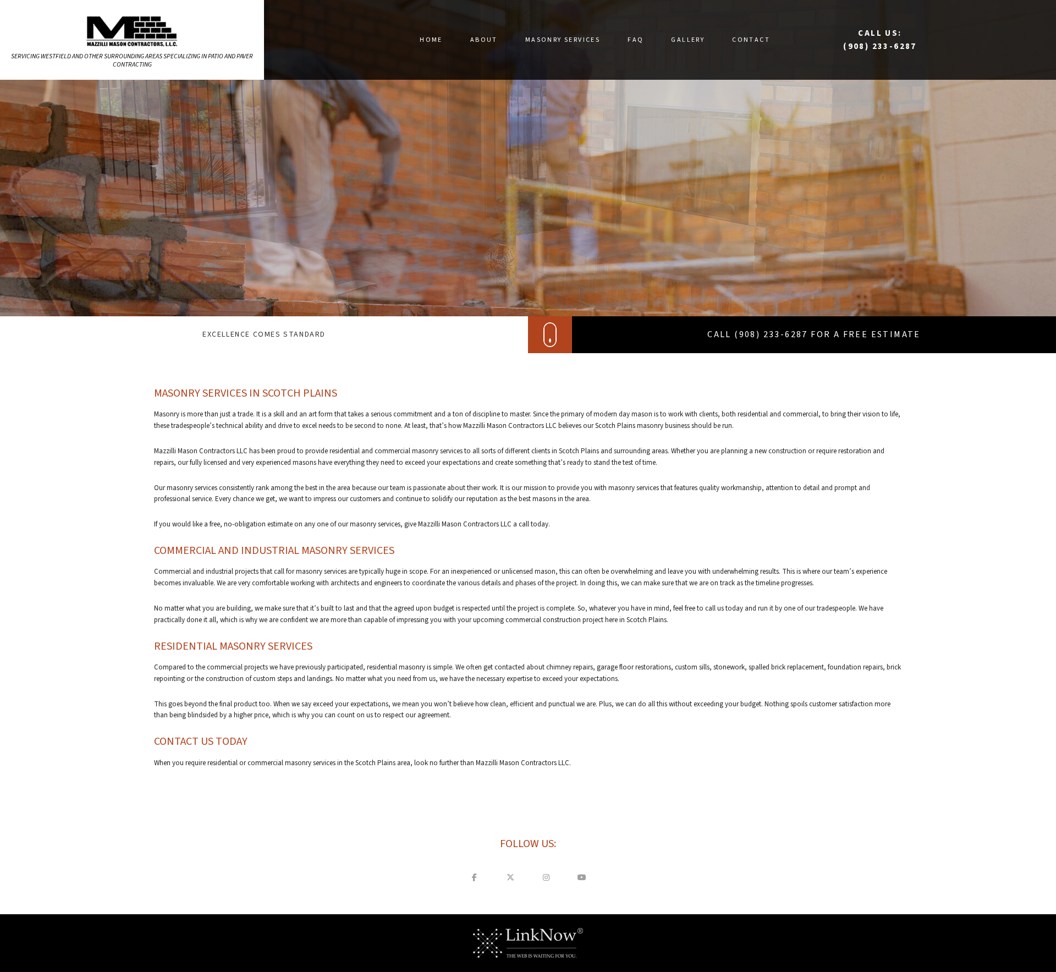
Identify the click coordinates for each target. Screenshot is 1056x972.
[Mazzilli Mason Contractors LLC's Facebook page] (475, 877)
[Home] (132, 31)
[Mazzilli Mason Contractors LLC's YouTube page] (582, 877)
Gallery (688, 40)
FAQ (636, 40)
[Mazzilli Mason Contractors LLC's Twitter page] (510, 877)
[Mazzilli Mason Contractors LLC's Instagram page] (546, 877)
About (484, 40)
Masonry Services (562, 40)
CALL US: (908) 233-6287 (880, 40)
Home (431, 40)
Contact (751, 40)
